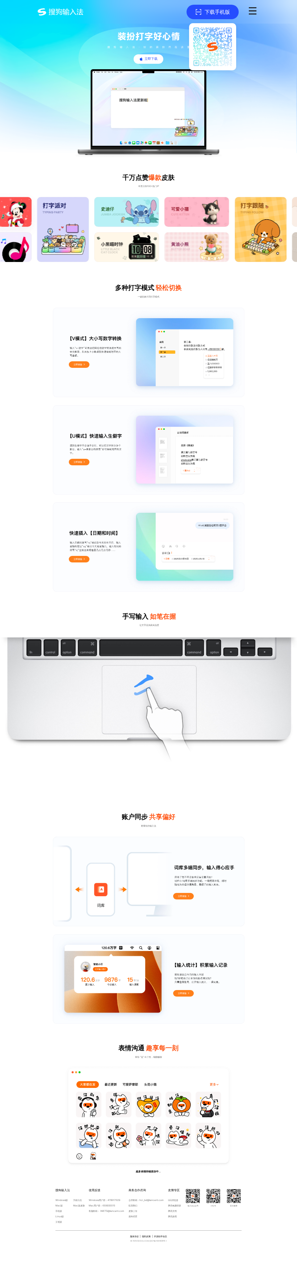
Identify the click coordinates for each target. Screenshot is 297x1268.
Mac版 (59, 1205)
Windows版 (61, 1200)
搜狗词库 (133, 1216)
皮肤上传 (133, 1211)
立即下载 (151, 59)
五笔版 (58, 1222)
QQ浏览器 (173, 1200)
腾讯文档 (172, 1211)
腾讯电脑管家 (174, 1205)
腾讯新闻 (172, 1216)
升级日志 (77, 1200)
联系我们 (133, 1205)
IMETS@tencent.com (112, 1211)
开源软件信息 (160, 1236)
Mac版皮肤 (79, 1205)
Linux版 (59, 1216)
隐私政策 (146, 1236)
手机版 (58, 1211)
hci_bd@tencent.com (151, 1200)
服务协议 (134, 1236)
